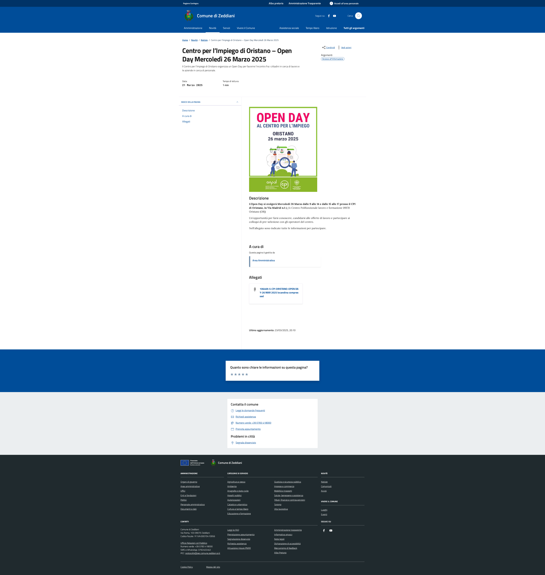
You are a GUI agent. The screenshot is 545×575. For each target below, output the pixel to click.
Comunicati (326, 486)
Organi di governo (189, 481)
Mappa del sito (213, 567)
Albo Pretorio (280, 552)
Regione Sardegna (190, 3)
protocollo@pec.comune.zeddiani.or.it (202, 553)
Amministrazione (193, 28)
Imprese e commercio (284, 486)
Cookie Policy (187, 567)
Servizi (226, 28)
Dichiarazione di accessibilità (287, 543)
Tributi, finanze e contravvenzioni (289, 500)
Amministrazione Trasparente (305, 3)
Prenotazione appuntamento (240, 534)
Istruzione (331, 28)
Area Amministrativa (263, 260)
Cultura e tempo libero (237, 509)
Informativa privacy (283, 534)
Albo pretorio (276, 3)
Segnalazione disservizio (238, 539)
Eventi (324, 514)
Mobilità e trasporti (283, 491)
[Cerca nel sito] (358, 15)
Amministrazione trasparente (288, 530)
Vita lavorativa (281, 509)
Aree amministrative (190, 486)
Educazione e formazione (239, 513)
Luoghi (324, 510)
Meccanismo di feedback (285, 548)
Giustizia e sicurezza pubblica (287, 481)
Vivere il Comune (246, 28)
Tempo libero (312, 28)
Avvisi (324, 491)
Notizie (324, 481)
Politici (184, 500)
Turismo (277, 504)
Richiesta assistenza (237, 543)
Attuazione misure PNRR (239, 548)
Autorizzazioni (233, 500)
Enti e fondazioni (188, 495)
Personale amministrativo (193, 504)
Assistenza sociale (289, 28)
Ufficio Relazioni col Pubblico (194, 543)
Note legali (279, 539)
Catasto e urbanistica (237, 504)
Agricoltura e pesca (236, 481)
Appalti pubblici (234, 495)
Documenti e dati (189, 509)
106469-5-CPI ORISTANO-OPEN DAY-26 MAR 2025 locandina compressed (279, 292)
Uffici (183, 491)
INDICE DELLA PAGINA (190, 101)
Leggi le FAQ (233, 530)
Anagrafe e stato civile (238, 491)
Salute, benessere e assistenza (288, 495)
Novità (212, 28)
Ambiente (232, 486)
